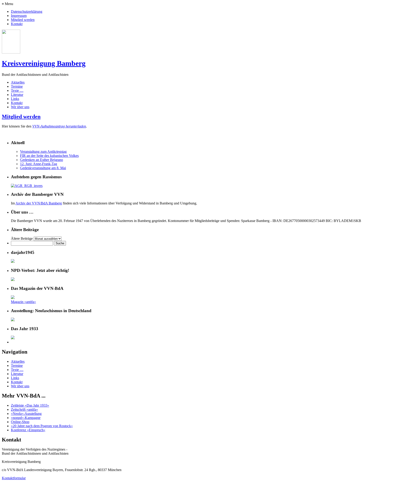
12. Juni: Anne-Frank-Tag (38, 164)
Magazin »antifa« (23, 302)
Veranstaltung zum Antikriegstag (43, 151)
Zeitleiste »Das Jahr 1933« (30, 405)
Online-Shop (20, 422)
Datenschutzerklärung (26, 11)
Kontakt (17, 24)
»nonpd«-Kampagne (25, 418)
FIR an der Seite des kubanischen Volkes (49, 156)
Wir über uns (20, 107)
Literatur (17, 95)
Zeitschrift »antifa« (24, 409)
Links (15, 99)
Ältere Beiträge (22, 238)
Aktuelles (18, 82)
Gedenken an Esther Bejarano (41, 160)
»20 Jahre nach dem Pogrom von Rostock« (42, 426)
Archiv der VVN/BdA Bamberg (38, 203)
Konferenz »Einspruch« (28, 430)
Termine (17, 86)
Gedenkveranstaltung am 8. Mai (43, 168)
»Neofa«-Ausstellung (26, 414)
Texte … (17, 90)
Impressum (19, 16)
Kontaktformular (14, 478)
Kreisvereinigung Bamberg (44, 63)
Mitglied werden (23, 20)
